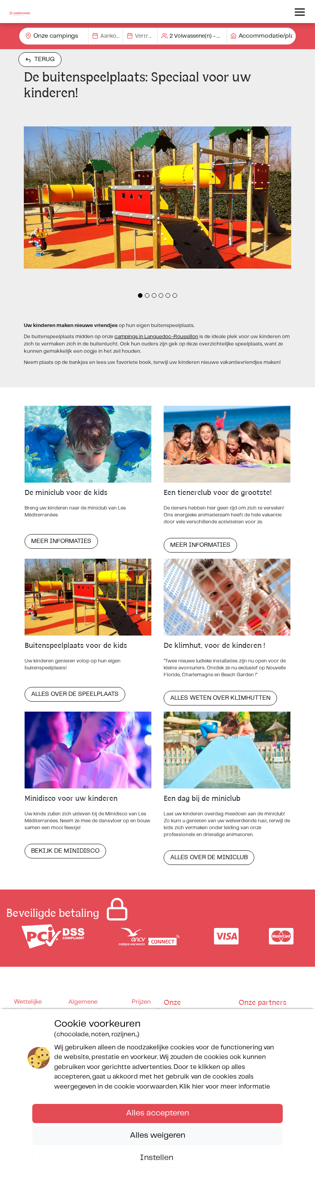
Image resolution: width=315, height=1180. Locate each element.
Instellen (157, 1158)
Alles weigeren (157, 1135)
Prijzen (141, 1002)
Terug (44, 59)
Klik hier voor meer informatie (224, 1087)
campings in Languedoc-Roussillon (156, 336)
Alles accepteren (157, 1113)
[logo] (19, 11)
